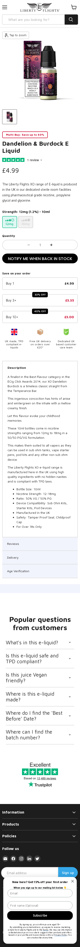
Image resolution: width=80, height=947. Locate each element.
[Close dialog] (73, 881)
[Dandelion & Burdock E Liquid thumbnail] (9, 117)
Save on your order (16, 273)
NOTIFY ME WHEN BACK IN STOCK (40, 258)
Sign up (68, 873)
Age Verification (18, 571)
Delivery (13, 557)
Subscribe (40, 915)
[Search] (71, 19)
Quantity (8, 236)
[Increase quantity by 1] (51, 245)
